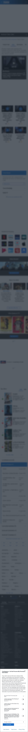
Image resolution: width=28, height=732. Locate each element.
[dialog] (14, 700)
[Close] (25, 671)
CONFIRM (8, 724)
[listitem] (14, 696)
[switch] (23, 699)
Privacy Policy (22, 729)
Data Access (14, 729)
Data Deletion (6, 729)
